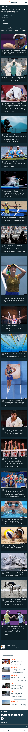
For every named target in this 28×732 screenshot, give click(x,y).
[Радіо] (3, 730)
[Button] (4, 20)
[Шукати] (25, 730)
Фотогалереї (5, 6)
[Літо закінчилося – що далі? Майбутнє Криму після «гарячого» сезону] (6, 661)
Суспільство (14, 683)
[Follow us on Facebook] (2, 715)
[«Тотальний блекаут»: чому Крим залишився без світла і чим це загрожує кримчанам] (6, 677)
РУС (19, 730)
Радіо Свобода (4, 17)
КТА (14, 730)
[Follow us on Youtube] (9, 715)
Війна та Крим (14, 659)
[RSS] (18, 715)
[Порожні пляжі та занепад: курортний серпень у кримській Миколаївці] (6, 669)
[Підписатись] (2, 718)
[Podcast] (22, 715)
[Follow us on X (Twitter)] (5, 715)
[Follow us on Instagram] (15, 715)
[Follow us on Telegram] (12, 715)
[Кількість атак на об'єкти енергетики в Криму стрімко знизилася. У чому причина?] (6, 702)
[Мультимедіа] (9, 730)
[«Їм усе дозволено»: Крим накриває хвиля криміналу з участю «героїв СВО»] (6, 685)
